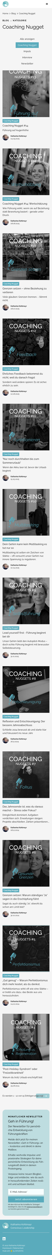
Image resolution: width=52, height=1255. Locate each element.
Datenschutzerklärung (34, 1207)
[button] (46, 4)
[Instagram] (4, 1238)
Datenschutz (18, 1248)
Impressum (7, 1248)
